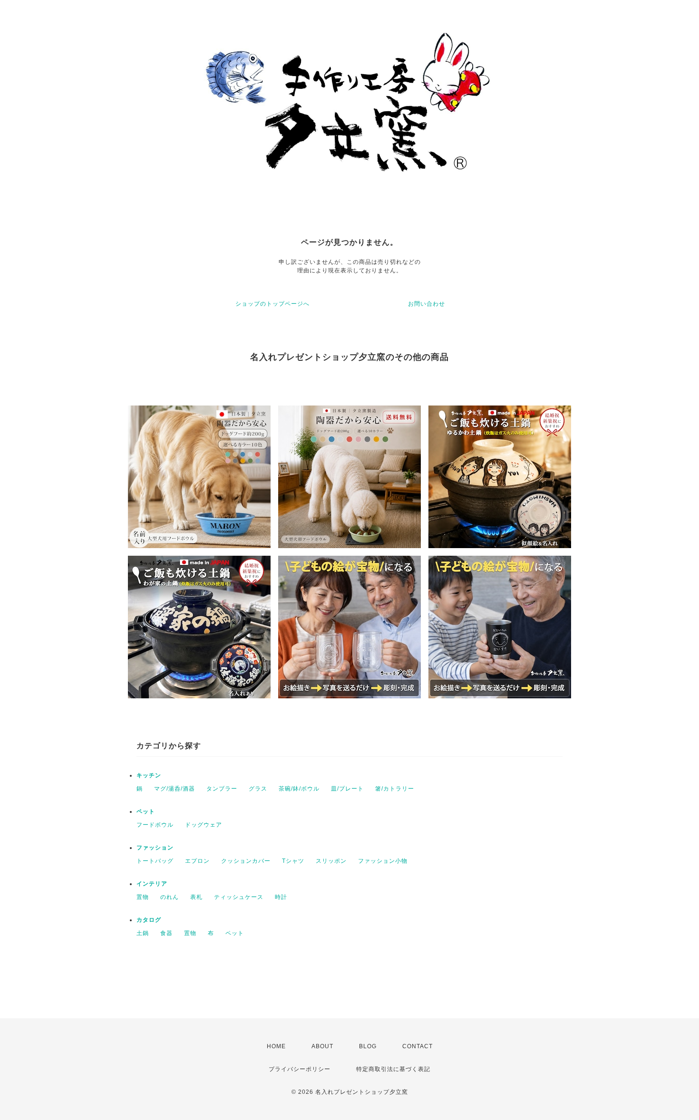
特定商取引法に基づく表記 (393, 1069)
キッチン (148, 775)
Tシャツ (293, 861)
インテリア (151, 883)
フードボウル (155, 824)
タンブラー (221, 788)
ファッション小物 (383, 861)
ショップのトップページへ (272, 303)
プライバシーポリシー (299, 1069)
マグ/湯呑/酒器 (174, 788)
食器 (166, 933)
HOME (276, 1046)
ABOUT (322, 1046)
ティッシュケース (238, 897)
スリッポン (331, 861)
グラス (258, 788)
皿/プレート (347, 788)
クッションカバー (246, 861)
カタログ (148, 920)
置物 (142, 897)
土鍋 (142, 933)
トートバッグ (155, 861)
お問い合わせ (426, 303)
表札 (196, 897)
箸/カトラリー (394, 788)
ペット (145, 811)
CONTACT (417, 1046)
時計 (281, 897)
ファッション (155, 847)
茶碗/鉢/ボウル (299, 788)
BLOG (368, 1046)
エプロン (197, 861)
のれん (169, 897)
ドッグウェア (203, 824)
